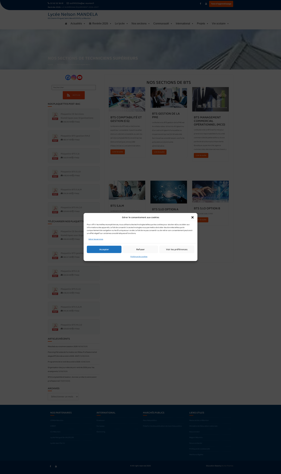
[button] (192, 217)
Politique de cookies (138, 256)
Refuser (140, 249)
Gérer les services (95, 239)
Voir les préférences (176, 249)
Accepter (104, 249)
